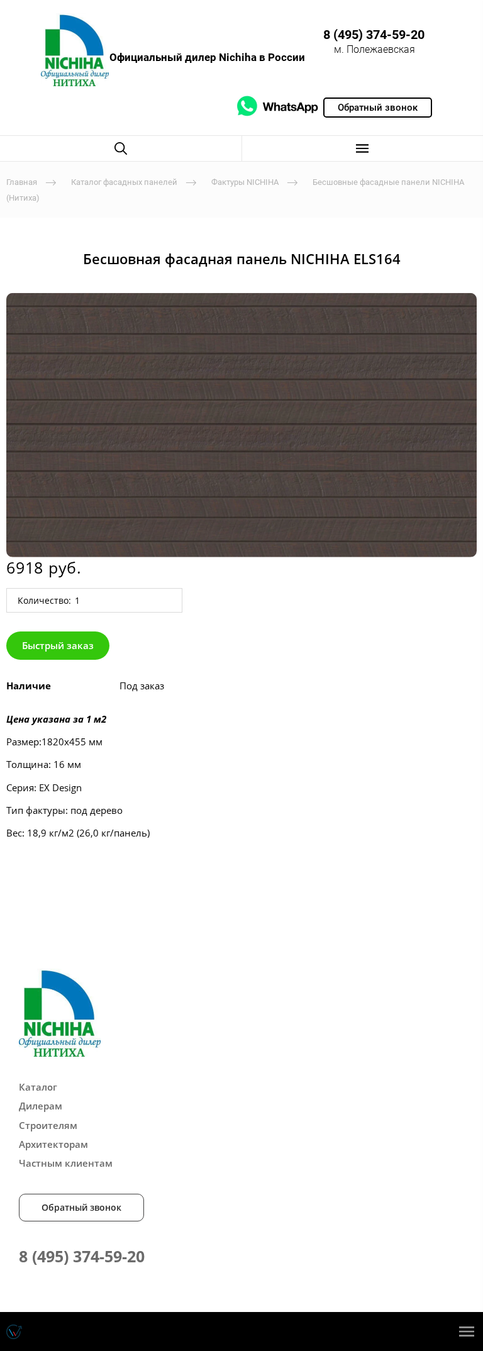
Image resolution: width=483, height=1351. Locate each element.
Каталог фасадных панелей (124, 182)
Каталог (38, 1087)
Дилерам (40, 1105)
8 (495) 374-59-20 (374, 34)
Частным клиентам (66, 1163)
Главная (21, 182)
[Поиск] (121, 148)
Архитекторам (53, 1144)
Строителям (48, 1125)
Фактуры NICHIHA (245, 182)
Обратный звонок (81, 1207)
